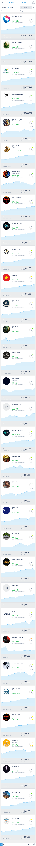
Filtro (11, 7)
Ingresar (11, 2)
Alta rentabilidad (13, 11)
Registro (24, 2)
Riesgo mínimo (24, 11)
